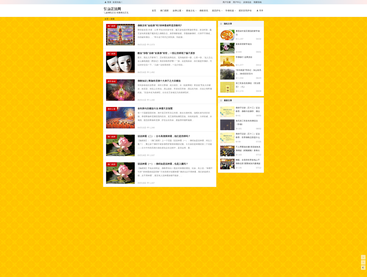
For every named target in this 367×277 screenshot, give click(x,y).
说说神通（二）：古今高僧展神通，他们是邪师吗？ (164, 136)
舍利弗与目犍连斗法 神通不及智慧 (155, 108)
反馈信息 (247, 2)
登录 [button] (109, 2)
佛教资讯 (203, 10)
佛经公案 (112, 109)
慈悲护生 (216, 10)
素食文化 (190, 10)
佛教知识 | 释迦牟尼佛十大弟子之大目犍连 (159, 81)
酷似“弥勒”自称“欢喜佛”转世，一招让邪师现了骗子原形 (166, 53)
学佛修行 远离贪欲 (244, 57)
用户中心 (237, 2)
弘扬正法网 (112, 9)
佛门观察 (164, 10)
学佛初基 (229, 10)
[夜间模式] (363, 267)
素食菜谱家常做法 (244, 44)
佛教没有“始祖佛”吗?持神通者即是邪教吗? (160, 25)
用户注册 (227, 2)
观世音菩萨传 (245, 10)
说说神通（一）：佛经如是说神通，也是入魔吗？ (163, 164)
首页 (154, 10)
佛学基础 (112, 81)
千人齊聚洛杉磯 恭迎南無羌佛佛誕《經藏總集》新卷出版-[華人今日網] (248, 150)
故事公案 (177, 10)
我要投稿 (258, 2)
